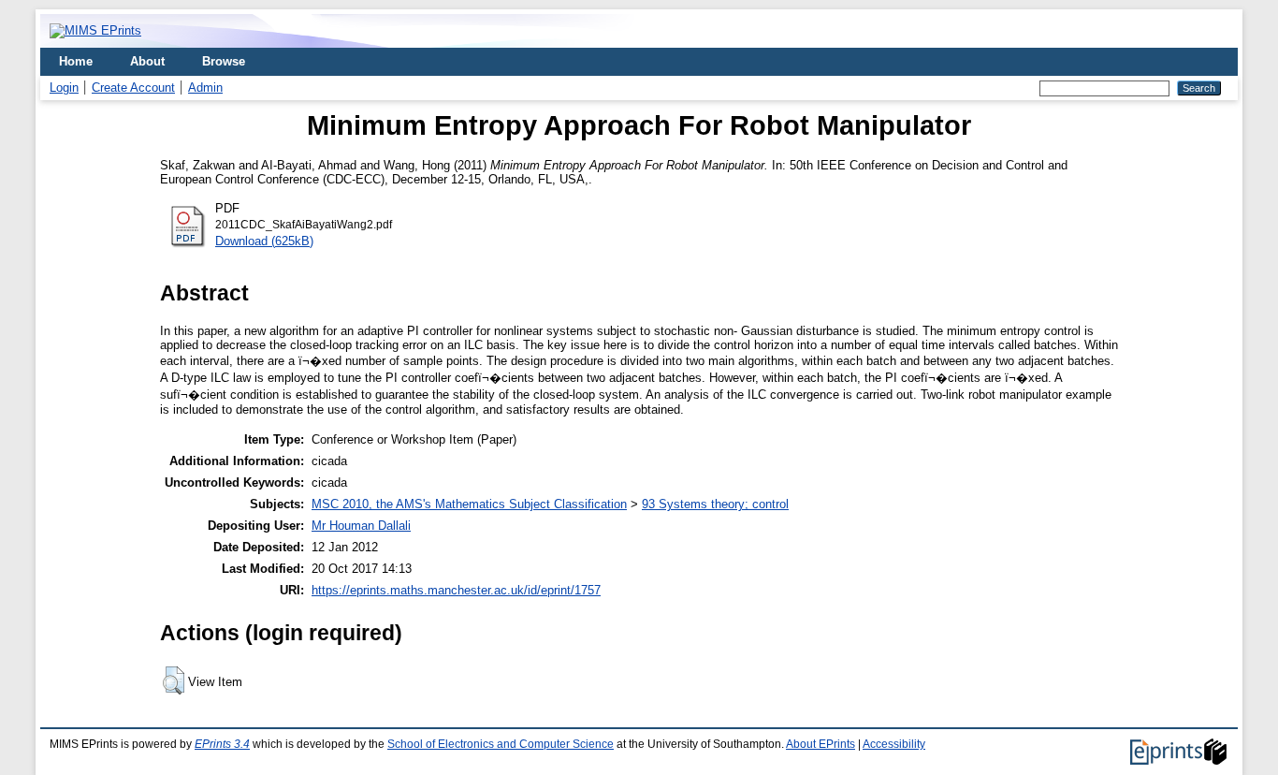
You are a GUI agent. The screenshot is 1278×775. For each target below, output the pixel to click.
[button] (173, 680)
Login (64, 87)
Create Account (133, 87)
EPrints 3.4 (222, 744)
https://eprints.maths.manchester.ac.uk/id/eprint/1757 (456, 590)
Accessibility (894, 744)
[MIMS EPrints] (95, 30)
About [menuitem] (147, 61)
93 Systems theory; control (715, 504)
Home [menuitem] (76, 61)
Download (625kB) (264, 241)
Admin (205, 87)
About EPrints (820, 744)
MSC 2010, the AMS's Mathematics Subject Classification (469, 504)
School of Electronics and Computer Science (500, 744)
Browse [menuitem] (223, 61)
